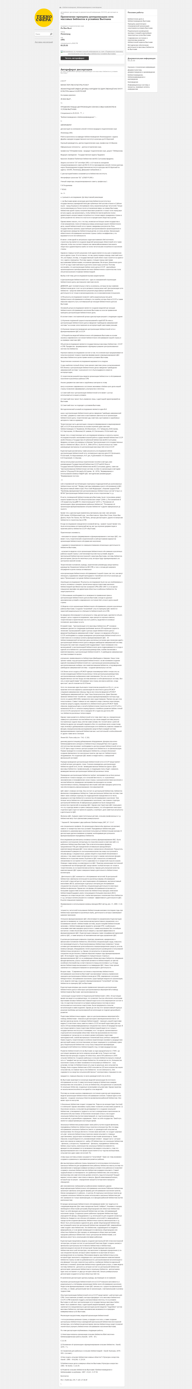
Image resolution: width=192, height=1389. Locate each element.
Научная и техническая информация (141, 67)
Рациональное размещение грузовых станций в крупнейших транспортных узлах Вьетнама (140, 33)
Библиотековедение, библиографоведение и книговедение (82, 7)
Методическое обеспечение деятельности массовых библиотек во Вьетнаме (141, 47)
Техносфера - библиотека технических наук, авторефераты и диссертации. (44, 18)
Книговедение (133, 82)
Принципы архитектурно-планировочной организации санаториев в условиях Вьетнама (140, 26)
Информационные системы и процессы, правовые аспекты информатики (139, 87)
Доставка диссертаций (44, 42)
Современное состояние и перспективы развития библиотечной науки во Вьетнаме (140, 40)
